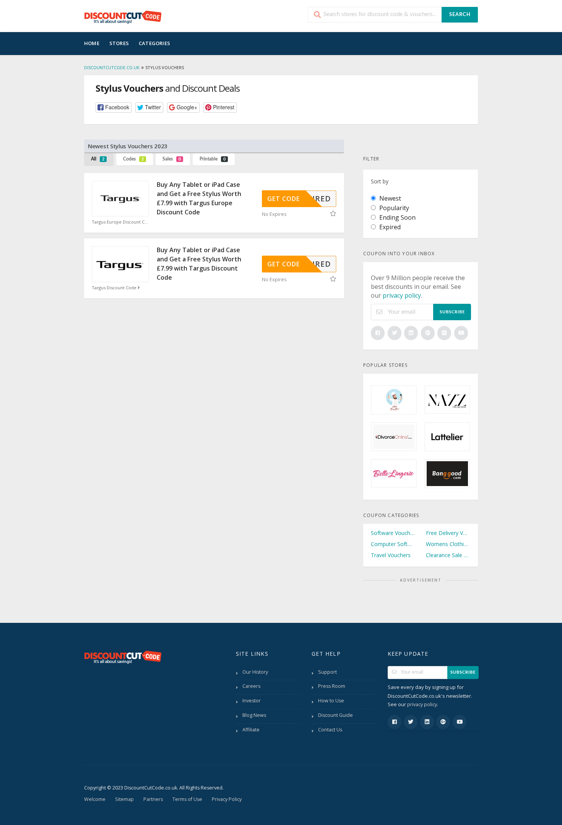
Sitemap (124, 799)
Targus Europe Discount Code (120, 222)
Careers (251, 686)
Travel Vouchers (391, 555)
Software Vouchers (393, 532)
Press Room (331, 686)
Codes (133, 159)
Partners (153, 799)
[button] (114, 107)
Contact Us (330, 729)
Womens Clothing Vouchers (448, 544)
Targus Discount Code (115, 287)
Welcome (95, 799)
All (97, 159)
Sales (171, 159)
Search (460, 14)
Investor (251, 700)
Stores (119, 43)
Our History (255, 672)
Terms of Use (187, 799)
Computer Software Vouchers (393, 544)
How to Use (331, 700)
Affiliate (251, 729)
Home (91, 43)
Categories (154, 43)
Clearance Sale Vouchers (448, 555)
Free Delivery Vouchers (448, 532)
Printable (213, 159)
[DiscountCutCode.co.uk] (122, 17)
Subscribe (452, 312)
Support (327, 672)
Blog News (254, 715)
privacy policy (402, 295)
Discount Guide (335, 715)
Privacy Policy (227, 799)
